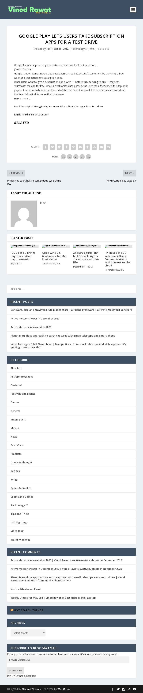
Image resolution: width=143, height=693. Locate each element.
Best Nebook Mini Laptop (80, 597)
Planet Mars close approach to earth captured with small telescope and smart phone (63, 335)
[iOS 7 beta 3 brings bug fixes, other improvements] (25, 246)
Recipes (15, 471)
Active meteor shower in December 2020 (35, 318)
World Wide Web (20, 539)
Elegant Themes (31, 689)
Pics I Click (17, 445)
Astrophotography (22, 376)
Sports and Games (22, 496)
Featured (16, 385)
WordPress (64, 689)
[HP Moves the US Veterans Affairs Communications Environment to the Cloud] (119, 246)
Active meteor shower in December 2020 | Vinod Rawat (44, 568)
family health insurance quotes (31, 114)
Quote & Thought (21, 462)
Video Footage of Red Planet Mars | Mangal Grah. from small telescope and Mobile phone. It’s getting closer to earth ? (68, 345)
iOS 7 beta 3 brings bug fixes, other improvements (23, 256)
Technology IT (79, 48)
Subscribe (15, 670)
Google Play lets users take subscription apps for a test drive (68, 106)
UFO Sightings (19, 522)
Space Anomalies (21, 488)
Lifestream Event (30, 589)
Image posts (18, 419)
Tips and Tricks (20, 513)
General (15, 411)
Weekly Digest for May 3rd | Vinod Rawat (36, 597)
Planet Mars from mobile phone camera (46, 580)
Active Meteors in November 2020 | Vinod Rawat (40, 560)
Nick (48, 48)
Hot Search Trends (28, 610)
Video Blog (17, 531)
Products (16, 453)
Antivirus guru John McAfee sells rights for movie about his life (86, 257)
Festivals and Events (23, 393)
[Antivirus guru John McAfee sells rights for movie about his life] (87, 246)
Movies (15, 428)
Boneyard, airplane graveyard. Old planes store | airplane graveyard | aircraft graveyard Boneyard (71, 309)
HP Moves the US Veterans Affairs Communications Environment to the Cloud (117, 259)
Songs (14, 479)
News (14, 436)
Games (15, 402)
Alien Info (16, 368)
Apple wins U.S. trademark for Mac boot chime (54, 256)
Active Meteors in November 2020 (31, 327)
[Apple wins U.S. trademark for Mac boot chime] (56, 246)
